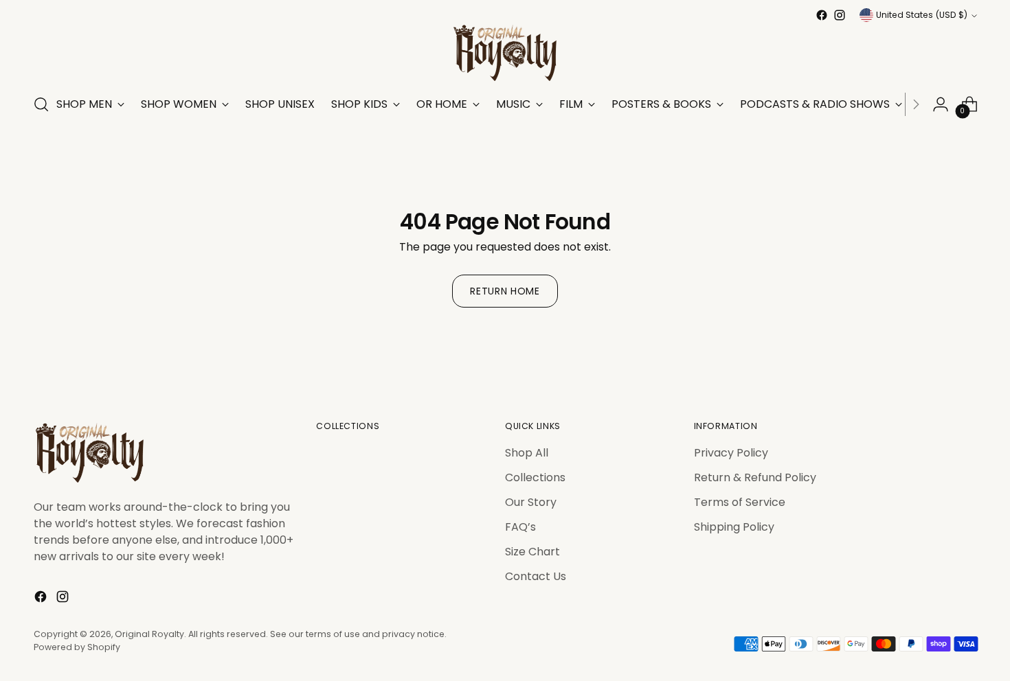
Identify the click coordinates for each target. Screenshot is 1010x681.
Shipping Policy (734, 527)
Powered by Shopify (77, 647)
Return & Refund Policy (755, 477)
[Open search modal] (41, 104)
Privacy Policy (731, 453)
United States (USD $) (921, 15)
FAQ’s (520, 527)
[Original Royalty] (505, 53)
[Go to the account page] (940, 104)
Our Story (531, 502)
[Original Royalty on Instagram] (839, 15)
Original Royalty (149, 634)
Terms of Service (739, 502)
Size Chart (532, 551)
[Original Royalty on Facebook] (822, 15)
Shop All (526, 453)
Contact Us (535, 576)
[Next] (916, 104)
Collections (535, 477)
